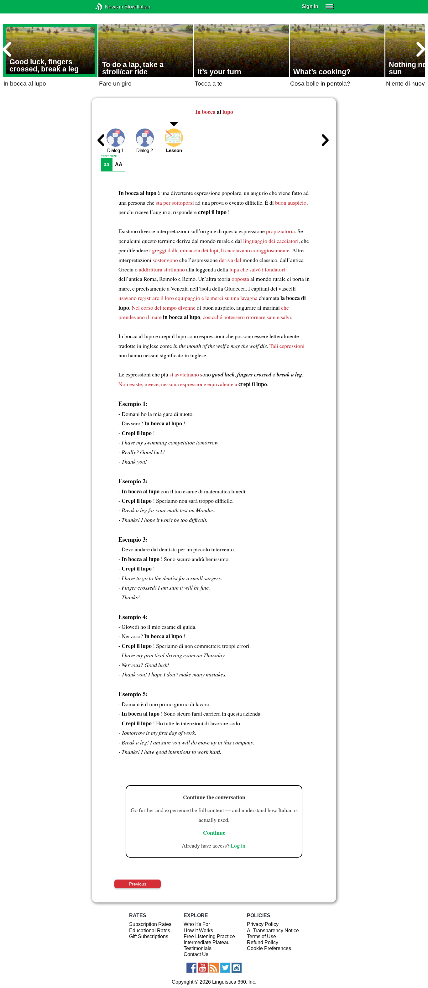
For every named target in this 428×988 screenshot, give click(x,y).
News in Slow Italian (108, 6)
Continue (214, 832)
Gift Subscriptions (148, 936)
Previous (137, 883)
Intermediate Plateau (207, 942)
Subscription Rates (150, 924)
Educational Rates (149, 930)
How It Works (198, 930)
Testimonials (197, 948)
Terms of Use (261, 936)
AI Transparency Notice (273, 930)
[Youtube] (203, 968)
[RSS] (214, 968)
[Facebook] (191, 968)
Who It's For (197, 924)
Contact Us (196, 954)
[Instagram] (237, 968)
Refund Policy (262, 942)
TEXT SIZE (109, 156)
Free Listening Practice (209, 936)
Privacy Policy (263, 924)
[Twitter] (225, 968)
